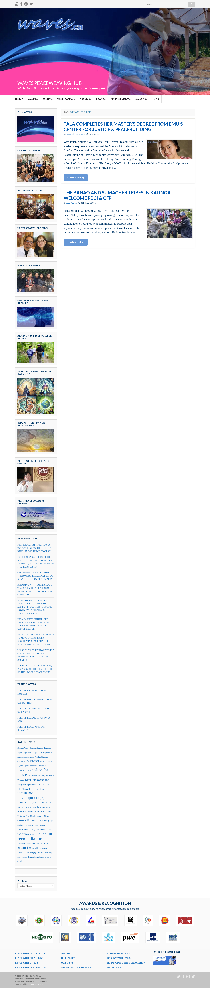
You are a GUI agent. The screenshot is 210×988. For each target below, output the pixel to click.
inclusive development (28, 795)
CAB (29, 771)
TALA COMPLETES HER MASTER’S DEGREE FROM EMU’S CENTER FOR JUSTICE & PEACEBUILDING (123, 126)
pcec (32, 834)
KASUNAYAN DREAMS (119, 958)
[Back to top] (203, 981)
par (50, 829)
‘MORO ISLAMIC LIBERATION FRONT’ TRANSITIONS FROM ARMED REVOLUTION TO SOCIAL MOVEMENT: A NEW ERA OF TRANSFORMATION (34, 607)
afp (18, 748)
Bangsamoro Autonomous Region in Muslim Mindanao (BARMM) (34, 756)
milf (26, 820)
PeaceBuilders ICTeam (75, 134)
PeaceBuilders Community (28, 843)
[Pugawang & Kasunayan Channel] (16, 3)
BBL (37, 761)
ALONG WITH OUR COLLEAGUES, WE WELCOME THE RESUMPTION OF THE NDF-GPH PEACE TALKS (34, 669)
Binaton (43, 761)
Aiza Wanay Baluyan (28, 748)
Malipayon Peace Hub (25, 816)
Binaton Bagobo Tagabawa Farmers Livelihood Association (34, 766)
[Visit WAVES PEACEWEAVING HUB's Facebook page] (21, 3)
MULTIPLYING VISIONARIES (76, 967)
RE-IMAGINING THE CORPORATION (126, 963)
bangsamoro (37, 752)
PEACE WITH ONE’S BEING (29, 958)
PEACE (100, 99)
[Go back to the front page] (105, 51)
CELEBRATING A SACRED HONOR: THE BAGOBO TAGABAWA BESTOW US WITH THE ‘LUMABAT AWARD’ (35, 576)
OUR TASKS (67, 963)
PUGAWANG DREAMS (118, 953)
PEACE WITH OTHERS (26, 963)
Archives (22, 881)
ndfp (33, 829)
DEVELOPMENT (119, 99)
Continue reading (75, 177)
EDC (47, 780)
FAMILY (46, 99)
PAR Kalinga (23, 834)
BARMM (31, 761)
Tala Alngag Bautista (34, 852)
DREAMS (85, 99)
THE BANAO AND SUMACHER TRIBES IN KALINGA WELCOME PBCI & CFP (117, 195)
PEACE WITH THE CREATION (30, 967)
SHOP (155, 99)
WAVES (32, 99)
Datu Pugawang (34, 779)
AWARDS (140, 99)
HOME (19, 99)
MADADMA (46, 812)
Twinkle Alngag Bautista (37, 857)
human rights (39, 789)
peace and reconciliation (35, 836)
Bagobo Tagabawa (24, 752)
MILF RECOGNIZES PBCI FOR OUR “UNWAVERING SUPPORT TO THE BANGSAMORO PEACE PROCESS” (34, 548)
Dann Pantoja (71, 203)
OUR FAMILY (68, 958)
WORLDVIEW (65, 99)
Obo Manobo (41, 829)
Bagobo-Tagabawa (44, 748)
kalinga (33, 807)
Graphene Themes (36, 984)
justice (27, 807)
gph (44, 784)
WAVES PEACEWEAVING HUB (49, 83)
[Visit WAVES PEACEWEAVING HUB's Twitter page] (31, 3)
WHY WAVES (67, 953)
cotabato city (32, 775)
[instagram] (26, 3)
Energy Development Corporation (29, 785)
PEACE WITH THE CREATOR (30, 953)
